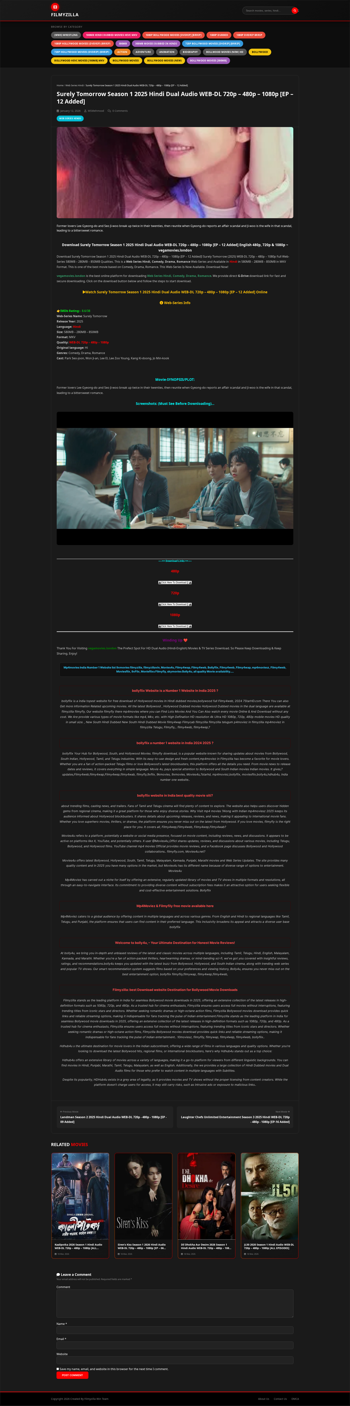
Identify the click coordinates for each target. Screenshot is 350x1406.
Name (62, 1324)
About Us (263, 1399)
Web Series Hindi (74, 85)
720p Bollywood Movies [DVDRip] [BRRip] (212, 43)
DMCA (295, 1399)
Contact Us (280, 1399)
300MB (123, 43)
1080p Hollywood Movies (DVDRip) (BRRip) (82, 43)
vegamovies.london (71, 276)
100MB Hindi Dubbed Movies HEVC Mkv (111, 35)
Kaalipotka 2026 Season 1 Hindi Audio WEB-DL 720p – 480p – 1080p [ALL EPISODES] (78, 1248)
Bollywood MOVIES (126, 60)
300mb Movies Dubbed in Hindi (156, 43)
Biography (190, 52)
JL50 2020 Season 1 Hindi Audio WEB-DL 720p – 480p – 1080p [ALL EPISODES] (269, 1246)
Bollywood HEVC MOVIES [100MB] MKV (79, 60)
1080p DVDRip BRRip (249, 35)
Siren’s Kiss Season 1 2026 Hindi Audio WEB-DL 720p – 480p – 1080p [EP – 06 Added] (142, 1248)
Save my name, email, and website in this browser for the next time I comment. (114, 1369)
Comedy (178, 276)
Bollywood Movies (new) (164, 60)
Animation (167, 52)
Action (122, 52)
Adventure (143, 52)
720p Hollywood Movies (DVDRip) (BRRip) (81, 52)
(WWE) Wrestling (66, 35)
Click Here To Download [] (175, 582)
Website (62, 1354)
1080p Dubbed (219, 35)
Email (61, 1339)
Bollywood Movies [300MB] (208, 60)
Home (60, 85)
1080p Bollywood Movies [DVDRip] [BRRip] (174, 35)
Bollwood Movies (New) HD (225, 52)
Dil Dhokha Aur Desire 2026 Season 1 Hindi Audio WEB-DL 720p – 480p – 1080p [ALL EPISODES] (206, 1248)
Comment (63, 1287)
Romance (204, 276)
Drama (191, 276)
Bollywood (260, 52)
